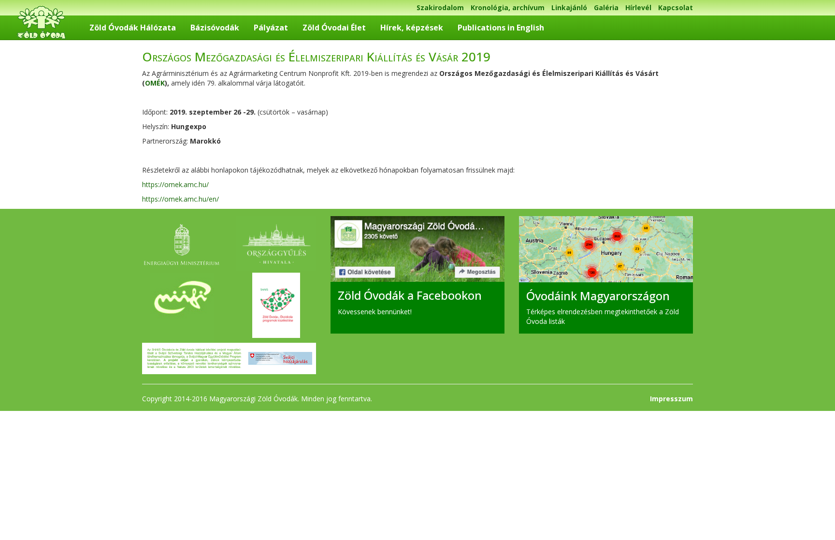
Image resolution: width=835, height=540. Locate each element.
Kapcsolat (675, 7)
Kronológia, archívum (508, 7)
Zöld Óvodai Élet (334, 27)
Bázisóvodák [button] (214, 27)
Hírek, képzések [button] (411, 27)
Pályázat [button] (271, 27)
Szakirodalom (440, 7)
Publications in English (501, 27)
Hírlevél (638, 7)
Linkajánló (569, 7)
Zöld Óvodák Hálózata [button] (132, 27)
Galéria (606, 7)
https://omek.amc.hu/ (175, 184)
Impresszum (671, 398)
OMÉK (155, 83)
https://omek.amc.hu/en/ (180, 199)
